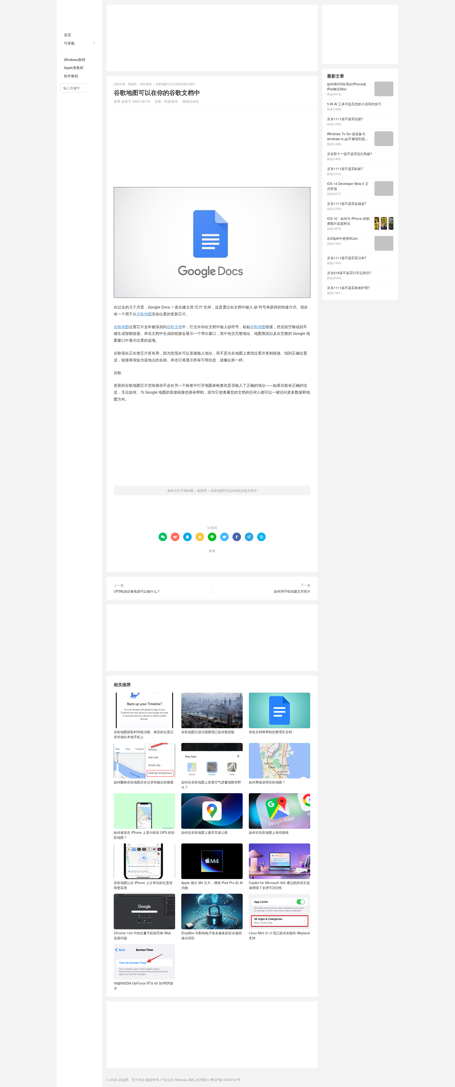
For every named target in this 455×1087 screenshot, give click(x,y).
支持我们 (202, 1079)
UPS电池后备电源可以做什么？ (137, 591)
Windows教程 (74, 59)
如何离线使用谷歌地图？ (267, 782)
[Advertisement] (212, 38)
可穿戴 (69, 43)
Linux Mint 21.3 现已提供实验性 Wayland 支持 (279, 935)
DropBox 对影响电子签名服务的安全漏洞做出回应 (211, 935)
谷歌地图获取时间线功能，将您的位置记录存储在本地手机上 (143, 734)
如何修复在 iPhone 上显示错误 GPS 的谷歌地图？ (144, 835)
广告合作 (166, 1079)
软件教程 (71, 75)
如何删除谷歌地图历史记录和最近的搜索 (143, 782)
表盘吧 (79, 14)
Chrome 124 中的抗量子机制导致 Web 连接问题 (142, 935)
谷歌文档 (174, 326)
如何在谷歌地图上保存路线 (269, 832)
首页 (67, 34)
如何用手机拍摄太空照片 (292, 591)
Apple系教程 (73, 67)
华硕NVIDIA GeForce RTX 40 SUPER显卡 (143, 985)
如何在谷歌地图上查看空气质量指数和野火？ (211, 784)
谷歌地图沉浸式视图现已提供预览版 (207, 731)
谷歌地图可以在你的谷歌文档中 (234, 490)
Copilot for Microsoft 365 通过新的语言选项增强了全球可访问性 (279, 885)
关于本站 (138, 1079)
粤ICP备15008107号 (225, 1079)
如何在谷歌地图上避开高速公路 (204, 832)
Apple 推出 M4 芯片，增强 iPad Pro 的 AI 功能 (212, 885)
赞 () (212, 512)
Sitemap (181, 1079)
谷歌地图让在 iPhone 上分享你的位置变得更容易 (143, 885)
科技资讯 (71, 51)
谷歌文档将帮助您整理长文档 (270, 731)
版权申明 (152, 1079)
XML (191, 1079)
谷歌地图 (144, 314)
